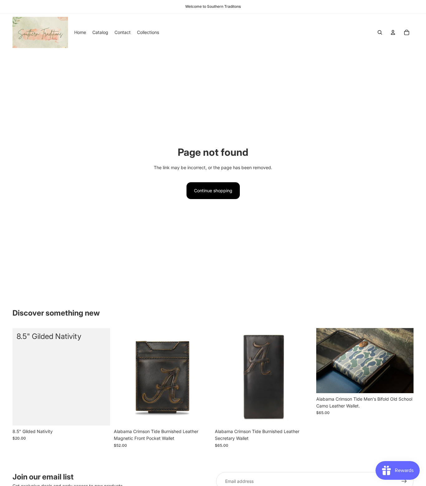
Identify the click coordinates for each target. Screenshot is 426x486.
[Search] (380, 32)
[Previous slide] (123, 377)
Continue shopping (213, 190)
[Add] (100, 416)
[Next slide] (201, 377)
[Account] (393, 32)
